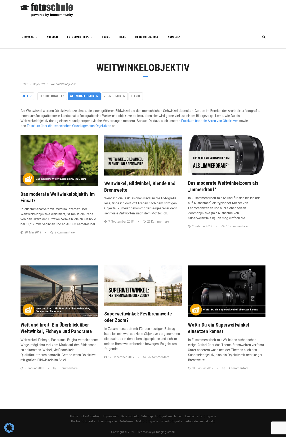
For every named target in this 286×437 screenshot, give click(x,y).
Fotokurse (27, 37)
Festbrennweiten (52, 96)
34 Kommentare (237, 368)
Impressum (111, 416)
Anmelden (174, 37)
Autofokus (126, 421)
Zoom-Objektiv (114, 96)
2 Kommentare (64, 232)
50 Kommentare (236, 226)
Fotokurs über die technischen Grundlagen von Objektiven (69, 126)
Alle (25, 96)
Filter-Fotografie (171, 421)
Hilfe (122, 37)
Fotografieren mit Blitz (200, 421)
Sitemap (147, 416)
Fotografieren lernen (169, 416)
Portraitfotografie (83, 421)
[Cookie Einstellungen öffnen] (9, 432)
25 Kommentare (158, 221)
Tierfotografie (107, 421)
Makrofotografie (147, 421)
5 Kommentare (67, 368)
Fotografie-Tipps (78, 37)
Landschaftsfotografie (200, 416)
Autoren (52, 37)
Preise (106, 37)
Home (74, 416)
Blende (135, 96)
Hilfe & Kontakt (90, 416)
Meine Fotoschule (146, 37)
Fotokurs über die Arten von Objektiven (209, 121)
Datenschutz (130, 416)
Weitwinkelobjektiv (84, 96)
